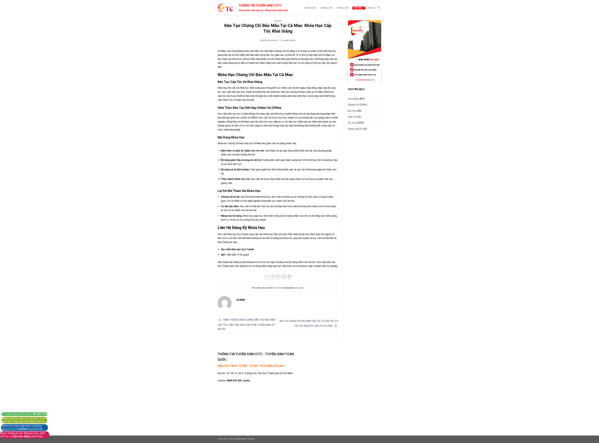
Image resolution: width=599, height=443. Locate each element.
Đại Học (352, 110)
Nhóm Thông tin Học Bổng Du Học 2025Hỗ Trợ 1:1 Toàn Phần (22, 435)
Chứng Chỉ (326, 8)
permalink (299, 288)
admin (292, 40)
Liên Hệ (371, 8)
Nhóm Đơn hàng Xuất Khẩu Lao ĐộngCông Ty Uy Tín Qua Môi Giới (22, 427)
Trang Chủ (310, 8)
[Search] (378, 7)
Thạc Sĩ (352, 116)
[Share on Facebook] (266, 276)
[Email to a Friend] (278, 276)
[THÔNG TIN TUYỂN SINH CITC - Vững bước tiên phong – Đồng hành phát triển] (226, 7)
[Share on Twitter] (272, 276)
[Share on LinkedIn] (289, 276)
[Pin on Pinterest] (283, 276)
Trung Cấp (343, 8)
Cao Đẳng (353, 98)
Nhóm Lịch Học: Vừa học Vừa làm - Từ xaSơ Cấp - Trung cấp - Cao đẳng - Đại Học (24, 420)
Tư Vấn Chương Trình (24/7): (24, 414)
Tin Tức (358, 8)
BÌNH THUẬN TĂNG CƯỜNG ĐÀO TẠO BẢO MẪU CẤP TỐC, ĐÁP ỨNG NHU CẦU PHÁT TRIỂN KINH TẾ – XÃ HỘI (247, 324)
